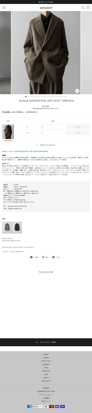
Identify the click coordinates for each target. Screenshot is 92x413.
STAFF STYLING (46, 361)
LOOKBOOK (46, 364)
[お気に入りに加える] (33, 279)
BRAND (46, 354)
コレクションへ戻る (48, 342)
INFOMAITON (46, 371)
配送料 (38, 108)
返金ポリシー (46, 401)
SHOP (46, 374)
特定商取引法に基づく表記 (46, 391)
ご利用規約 (46, 398)
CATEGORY (46, 358)
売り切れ (78, 127)
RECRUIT (46, 378)
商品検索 (46, 388)
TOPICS (46, 368)
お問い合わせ (46, 381)
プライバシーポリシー (46, 395)
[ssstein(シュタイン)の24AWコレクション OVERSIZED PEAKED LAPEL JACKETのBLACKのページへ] (17, 229)
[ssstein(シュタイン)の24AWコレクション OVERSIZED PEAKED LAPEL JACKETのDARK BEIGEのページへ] (7, 229)
